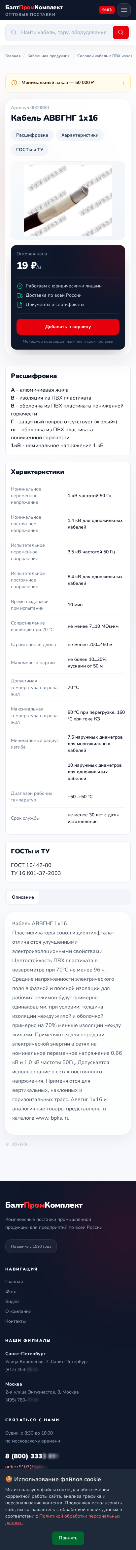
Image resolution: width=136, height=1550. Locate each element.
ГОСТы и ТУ (29, 150)
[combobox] (58, 32)
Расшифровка (32, 135)
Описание (23, 897)
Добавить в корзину (68, 326)
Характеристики (79, 135)
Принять (68, 1538)
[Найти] (121, 32)
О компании (18, 1311)
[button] (22, 1370)
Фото (11, 1291)
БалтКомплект (43, 1205)
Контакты (15, 1321)
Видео (12, 1301)
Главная (14, 1281)
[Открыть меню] (124, 10)
